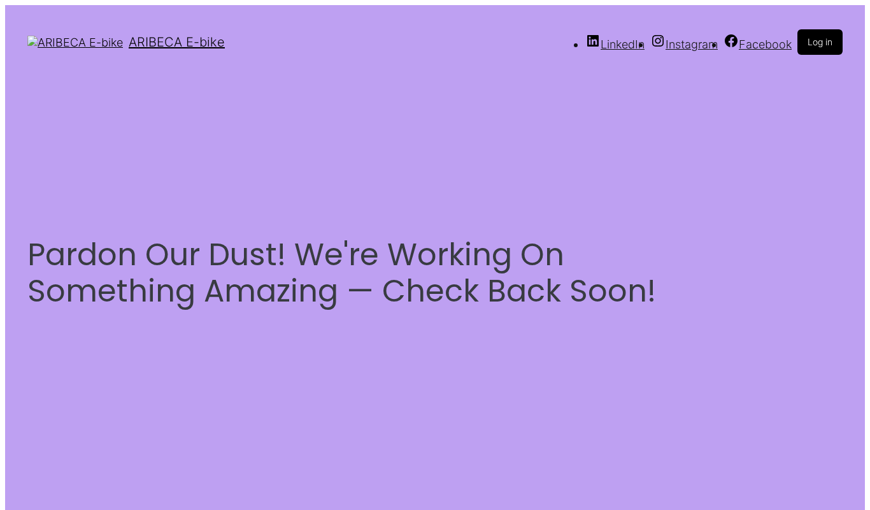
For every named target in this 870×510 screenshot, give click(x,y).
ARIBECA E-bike (177, 42)
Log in (820, 41)
